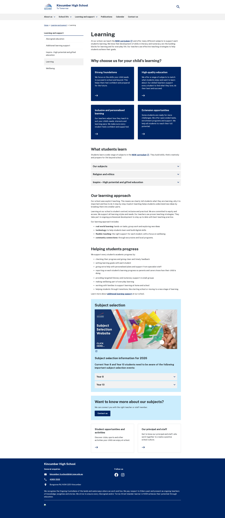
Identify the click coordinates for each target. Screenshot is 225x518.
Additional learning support (58, 45)
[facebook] (116, 476)
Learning (50, 62)
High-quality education (154, 72)
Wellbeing (50, 68)
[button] (49, 17)
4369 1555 (55, 479)
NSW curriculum (124, 41)
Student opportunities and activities (110, 431)
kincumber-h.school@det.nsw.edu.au (66, 474)
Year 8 (136, 376)
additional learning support (119, 294)
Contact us (103, 413)
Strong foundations (106, 72)
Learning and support (59, 25)
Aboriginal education (55, 39)
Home (46, 25)
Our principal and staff (154, 429)
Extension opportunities (155, 110)
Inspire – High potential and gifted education (136, 182)
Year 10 (136, 384)
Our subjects (136, 166)
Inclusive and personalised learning (110, 112)
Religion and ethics (136, 174)
